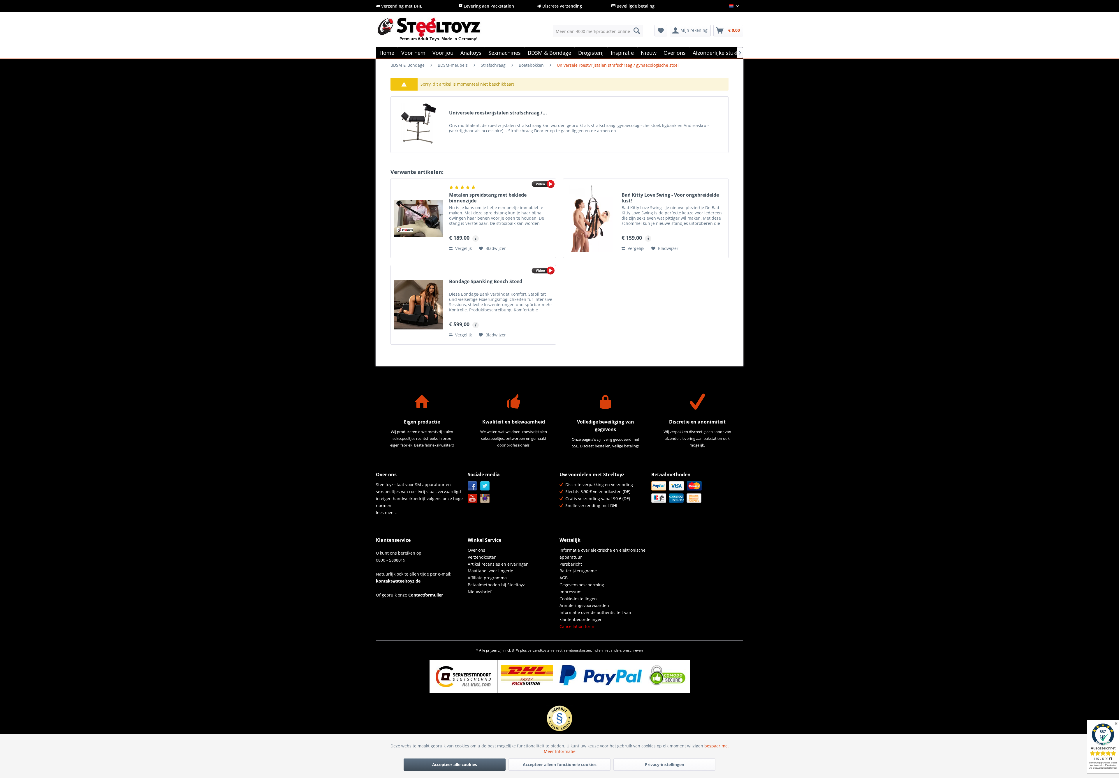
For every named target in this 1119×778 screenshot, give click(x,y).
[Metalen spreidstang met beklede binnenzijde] (418, 218)
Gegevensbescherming (582, 585)
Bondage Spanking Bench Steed (485, 281)
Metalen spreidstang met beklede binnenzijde (488, 198)
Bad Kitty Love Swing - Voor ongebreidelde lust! (670, 198)
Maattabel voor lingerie (490, 571)
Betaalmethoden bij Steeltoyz (496, 585)
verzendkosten (540, 650)
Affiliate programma (487, 578)
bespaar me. (716, 746)
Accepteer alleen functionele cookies (560, 764)
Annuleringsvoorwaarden (584, 605)
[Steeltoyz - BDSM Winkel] (439, 31)
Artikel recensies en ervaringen (498, 564)
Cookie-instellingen (578, 598)
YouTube (472, 498)
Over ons (476, 550)
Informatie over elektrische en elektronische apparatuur (602, 553)
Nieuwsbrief (480, 591)
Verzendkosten (482, 557)
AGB (564, 578)
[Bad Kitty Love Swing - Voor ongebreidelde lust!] (591, 218)
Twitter (485, 486)
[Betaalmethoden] (695, 492)
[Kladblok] (660, 30)
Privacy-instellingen (664, 764)
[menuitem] (598, 30)
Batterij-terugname (578, 571)
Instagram (485, 498)
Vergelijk (463, 248)
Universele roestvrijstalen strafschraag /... (498, 113)
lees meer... (387, 512)
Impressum (571, 591)
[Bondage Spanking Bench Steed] (418, 304)
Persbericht (571, 564)
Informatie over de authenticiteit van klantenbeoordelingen (595, 616)
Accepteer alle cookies (454, 764)
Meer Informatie (560, 751)
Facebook (472, 486)
